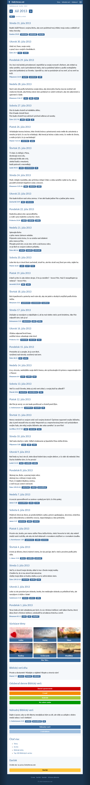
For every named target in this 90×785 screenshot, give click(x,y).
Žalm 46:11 (13, 358)
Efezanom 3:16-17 (15, 98)
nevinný (28, 721)
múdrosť (30, 220)
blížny (39, 321)
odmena (21, 676)
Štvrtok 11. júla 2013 (20, 415)
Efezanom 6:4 (14, 377)
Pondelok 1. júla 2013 (21, 605)
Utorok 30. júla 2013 (20, 41)
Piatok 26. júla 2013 (20, 127)
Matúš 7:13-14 (14, 141)
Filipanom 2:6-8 (15, 77)
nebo (28, 284)
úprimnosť (22, 521)
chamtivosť (23, 392)
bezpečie (29, 250)
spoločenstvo (26, 303)
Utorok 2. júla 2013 (19, 587)
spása (32, 141)
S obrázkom (45, 731)
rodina (38, 220)
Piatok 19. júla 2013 (20, 273)
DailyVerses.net (13, 6)
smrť (27, 266)
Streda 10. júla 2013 (20, 436)
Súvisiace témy (17, 624)
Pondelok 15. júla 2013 (21, 347)
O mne (33, 777)
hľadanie (28, 676)
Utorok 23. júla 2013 (20, 194)
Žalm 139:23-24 (15, 487)
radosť (24, 220)
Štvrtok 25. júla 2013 (20, 148)
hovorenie (24, 340)
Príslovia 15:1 (14, 340)
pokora (32, 598)
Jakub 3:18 (13, 503)
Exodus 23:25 (14, 34)
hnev (39, 340)
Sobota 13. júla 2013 (20, 384)
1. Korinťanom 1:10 (16, 540)
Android (45, 698)
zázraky (33, 579)
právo (23, 376)
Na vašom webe (45, 702)
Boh (23, 202)
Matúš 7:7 (13, 676)
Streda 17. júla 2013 (20, 310)
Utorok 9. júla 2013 (19, 452)
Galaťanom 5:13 (15, 598)
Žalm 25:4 (13, 53)
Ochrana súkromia (53, 777)
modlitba (28, 463)
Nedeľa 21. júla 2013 (20, 228)
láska (31, 98)
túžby (38, 598)
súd (29, 616)
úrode (37, 503)
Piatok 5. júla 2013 (19, 529)
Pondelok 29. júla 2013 (21, 60)
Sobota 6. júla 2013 (19, 510)
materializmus (33, 392)
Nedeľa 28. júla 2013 (20, 84)
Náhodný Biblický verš (21, 710)
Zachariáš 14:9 (14, 202)
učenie (26, 53)
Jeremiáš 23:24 (14, 284)
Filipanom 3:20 (14, 445)
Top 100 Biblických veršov (23, 753)
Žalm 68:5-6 (13, 250)
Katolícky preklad (21, 16)
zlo (32, 119)
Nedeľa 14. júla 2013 (20, 365)
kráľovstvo (30, 202)
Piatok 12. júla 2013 (20, 399)
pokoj (34, 321)
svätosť (22, 250)
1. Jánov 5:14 (14, 558)
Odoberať (75, 2)
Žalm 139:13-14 (15, 579)
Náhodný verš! (45, 727)
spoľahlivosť (28, 408)
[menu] (80, 3)
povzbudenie (29, 168)
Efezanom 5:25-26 (15, 186)
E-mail (45, 693)
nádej (22, 119)
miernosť (32, 340)
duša (38, 579)
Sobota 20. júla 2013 (20, 257)
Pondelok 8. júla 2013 (21, 470)
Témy (58, 2)
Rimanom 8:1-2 (15, 616)
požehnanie (33, 34)
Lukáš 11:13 (13, 463)
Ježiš (40, 77)
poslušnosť (33, 77)
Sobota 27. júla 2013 (20, 105)
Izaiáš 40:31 (13, 168)
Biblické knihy (18, 750)
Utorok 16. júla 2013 (20, 328)
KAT (11, 16)
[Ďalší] (30, 11)
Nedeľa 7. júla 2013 (19, 494)
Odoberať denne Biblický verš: (25, 683)
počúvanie (38, 558)
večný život (25, 141)
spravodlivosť (42, 487)
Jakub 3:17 (13, 521)
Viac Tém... (45, 660)
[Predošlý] (11, 11)
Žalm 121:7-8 (14, 119)
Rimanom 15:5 (14, 303)
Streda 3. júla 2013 (19, 565)
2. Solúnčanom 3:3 (16, 408)
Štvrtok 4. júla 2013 (19, 547)
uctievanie (24, 34)
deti (34, 376)
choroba (41, 34)
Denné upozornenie (45, 689)
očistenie (32, 186)
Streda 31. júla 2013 (20, 23)
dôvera (23, 558)
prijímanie (37, 676)
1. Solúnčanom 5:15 (16, 721)
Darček (13, 760)
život (19, 53)
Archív (21, 6)
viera (25, 98)
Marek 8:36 (13, 392)
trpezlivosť (45, 303)
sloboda (25, 598)
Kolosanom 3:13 (15, 321)
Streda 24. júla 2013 (20, 175)
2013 (25, 6)
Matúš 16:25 (14, 266)
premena (45, 540)
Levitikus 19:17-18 (16, 429)
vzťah (39, 186)
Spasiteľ (25, 77)
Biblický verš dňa (18, 668)
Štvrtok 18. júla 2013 (20, 292)
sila (36, 168)
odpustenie (26, 321)
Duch (36, 98)
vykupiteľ (35, 616)
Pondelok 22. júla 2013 (21, 209)
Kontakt (44, 777)
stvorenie (25, 579)
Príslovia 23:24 (14, 220)
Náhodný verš (66, 2)
